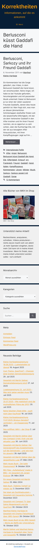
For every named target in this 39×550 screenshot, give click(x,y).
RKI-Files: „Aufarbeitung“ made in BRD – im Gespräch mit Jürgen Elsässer (17, 473)
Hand (31, 163)
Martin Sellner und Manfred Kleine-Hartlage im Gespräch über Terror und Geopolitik (18, 532)
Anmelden (7, 334)
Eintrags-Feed (9, 337)
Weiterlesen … (11, 142)
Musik (32, 170)
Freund (16, 163)
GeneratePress (19, 546)
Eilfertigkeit (12, 160)
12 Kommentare (13, 180)
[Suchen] (33, 315)
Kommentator (9, 170)
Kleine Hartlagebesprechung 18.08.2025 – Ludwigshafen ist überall (16, 364)
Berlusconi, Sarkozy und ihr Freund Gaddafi (17, 63)
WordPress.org (9, 345)
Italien (5, 166)
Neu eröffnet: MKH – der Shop (16, 429)
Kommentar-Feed (10, 341)
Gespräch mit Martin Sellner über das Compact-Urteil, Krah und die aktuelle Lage (18, 439)
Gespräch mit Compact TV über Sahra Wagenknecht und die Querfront (17, 504)
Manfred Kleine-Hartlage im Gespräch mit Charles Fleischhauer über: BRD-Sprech (18, 513)
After (8, 153)
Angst (14, 153)
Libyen (19, 170)
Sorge (13, 176)
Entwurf (21, 160)
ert (27, 160)
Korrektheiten (19, 6)
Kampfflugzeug (16, 166)
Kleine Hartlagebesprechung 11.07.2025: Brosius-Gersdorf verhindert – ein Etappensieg (16, 420)
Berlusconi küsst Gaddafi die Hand (18, 156)
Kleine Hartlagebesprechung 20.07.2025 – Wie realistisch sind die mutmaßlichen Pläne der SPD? (19, 402)
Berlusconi (22, 153)
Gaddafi (24, 163)
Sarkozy (6, 173)
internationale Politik (15, 150)
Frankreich (7, 163)
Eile (4, 160)
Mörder (26, 170)
